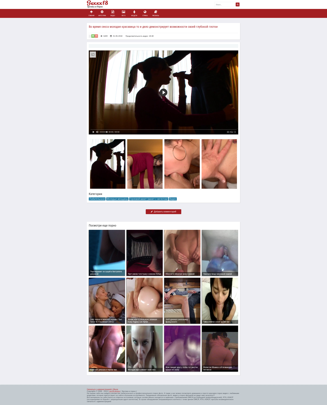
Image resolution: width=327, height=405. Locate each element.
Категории (102, 15)
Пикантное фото (99, 4)
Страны (145, 15)
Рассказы (155, 15)
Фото (124, 15)
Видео (112, 15)
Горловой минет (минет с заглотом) (149, 198)
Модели (134, 15)
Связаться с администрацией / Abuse (102, 389)
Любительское (97, 198)
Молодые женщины (117, 198)
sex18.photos (114, 391)
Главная (91, 15)
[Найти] (238, 4)
